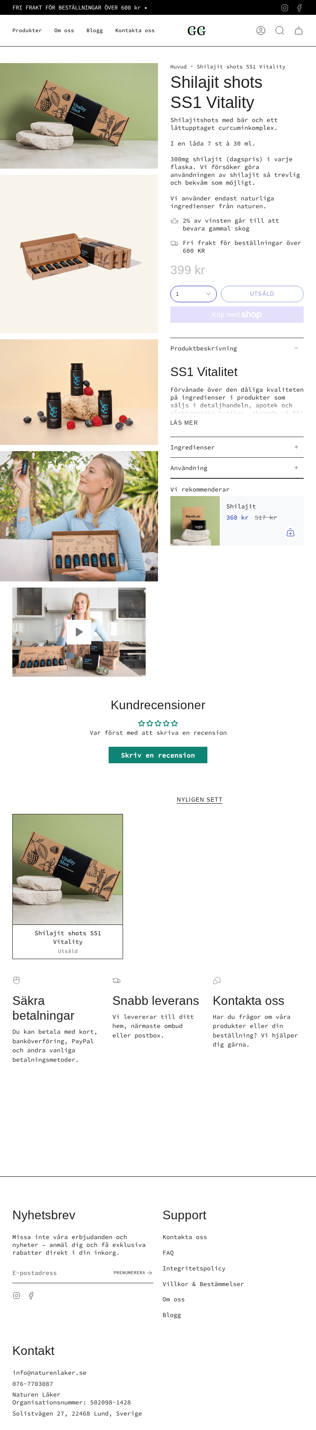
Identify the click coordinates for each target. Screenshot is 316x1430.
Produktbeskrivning (203, 348)
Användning (188, 468)
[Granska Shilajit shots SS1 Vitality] (79, 632)
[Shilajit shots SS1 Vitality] (68, 869)
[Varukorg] (298, 31)
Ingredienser (192, 447)
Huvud (178, 66)
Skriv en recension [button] (158, 755)
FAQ (168, 1252)
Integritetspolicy (194, 1268)
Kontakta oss (185, 1237)
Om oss (174, 1299)
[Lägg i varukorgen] (290, 532)
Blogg (172, 1315)
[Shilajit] (195, 521)
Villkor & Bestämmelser (203, 1284)
